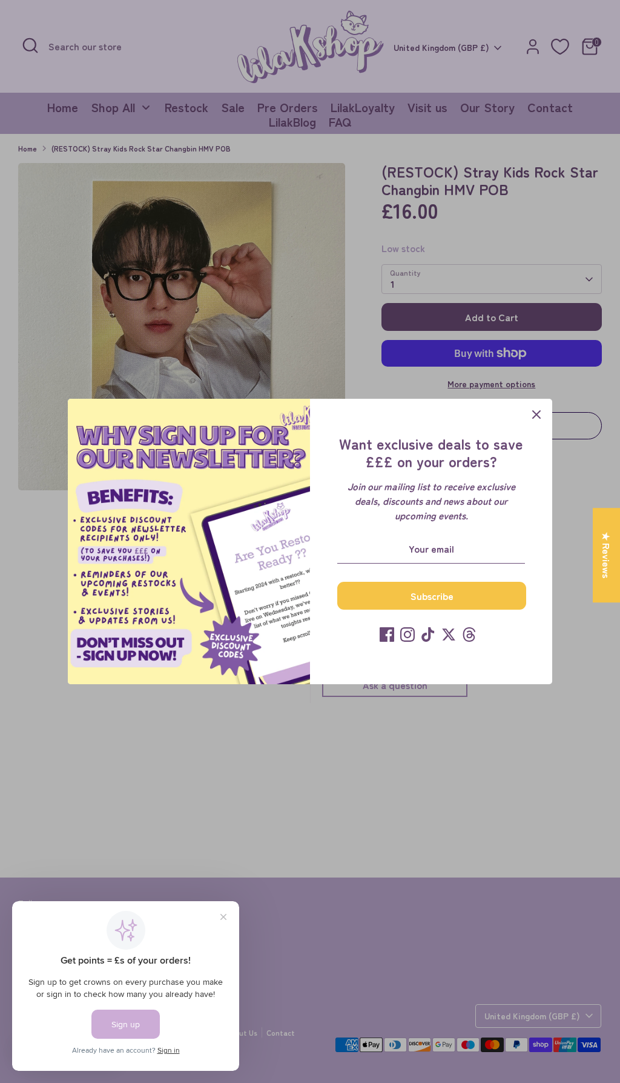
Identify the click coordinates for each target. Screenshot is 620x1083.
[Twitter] (448, 634)
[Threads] (469, 634)
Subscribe (432, 595)
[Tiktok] (428, 634)
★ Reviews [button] (606, 555)
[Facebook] (387, 634)
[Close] (536, 414)
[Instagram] (407, 634)
